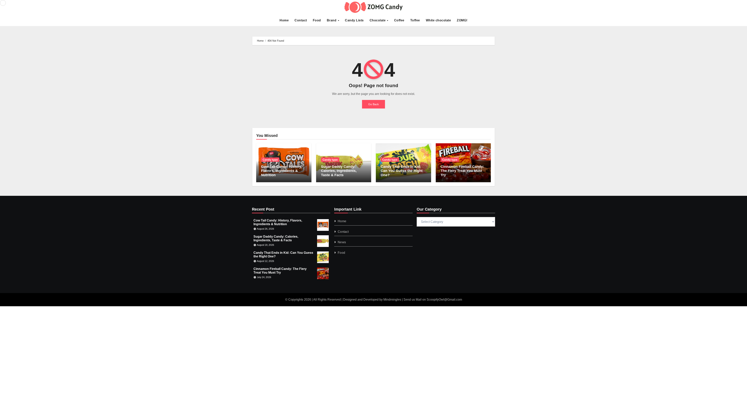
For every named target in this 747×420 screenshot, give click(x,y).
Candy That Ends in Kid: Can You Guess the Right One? (402, 171)
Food (317, 20)
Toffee (415, 20)
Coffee (399, 20)
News (342, 242)
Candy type (270, 159)
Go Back (373, 104)
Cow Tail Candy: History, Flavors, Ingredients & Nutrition (281, 171)
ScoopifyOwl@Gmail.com (444, 299)
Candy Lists (354, 20)
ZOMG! (462, 20)
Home (284, 20)
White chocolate (438, 20)
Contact (301, 20)
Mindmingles (392, 299)
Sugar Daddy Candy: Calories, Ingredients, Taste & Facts (339, 171)
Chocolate (378, 20)
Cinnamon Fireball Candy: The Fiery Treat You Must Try (462, 171)
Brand (332, 20)
